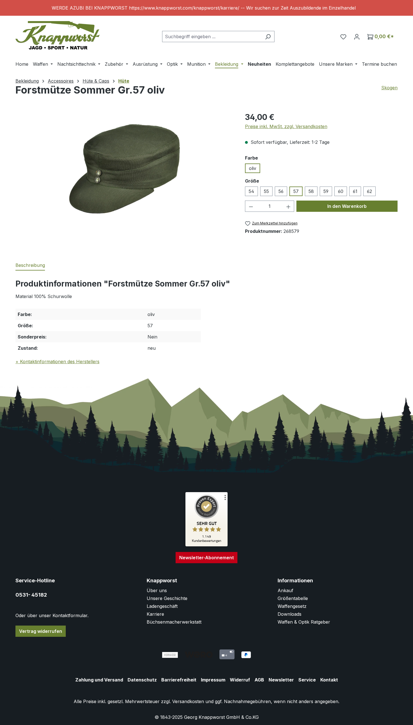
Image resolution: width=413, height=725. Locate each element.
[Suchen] (267, 36)
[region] (206, 8)
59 (325, 191)
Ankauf (285, 590)
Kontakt (329, 680)
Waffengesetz (292, 606)
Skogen (389, 87)
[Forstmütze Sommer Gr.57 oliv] (124, 171)
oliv (252, 168)
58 (311, 191)
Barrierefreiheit (178, 680)
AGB (259, 680)
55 (266, 191)
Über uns (157, 590)
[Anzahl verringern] (251, 206)
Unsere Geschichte (167, 598)
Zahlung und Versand (99, 680)
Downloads (289, 614)
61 (355, 191)
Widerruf (240, 680)
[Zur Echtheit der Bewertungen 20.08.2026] (206, 545)
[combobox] (212, 36)
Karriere (155, 614)
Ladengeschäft (162, 606)
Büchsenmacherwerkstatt (174, 622)
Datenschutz (142, 680)
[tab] (30, 265)
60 (340, 191)
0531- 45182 (31, 595)
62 (369, 191)
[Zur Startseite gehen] (57, 35)
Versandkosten (188, 701)
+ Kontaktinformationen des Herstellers (57, 361)
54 (251, 191)
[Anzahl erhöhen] (288, 206)
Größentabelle (293, 598)
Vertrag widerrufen (40, 631)
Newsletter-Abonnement (206, 557)
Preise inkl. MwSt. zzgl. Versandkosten (286, 126)
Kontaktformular (70, 615)
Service (307, 680)
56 (280, 191)
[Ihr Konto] (357, 36)
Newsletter (281, 680)
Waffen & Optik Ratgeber (304, 622)
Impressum (213, 680)
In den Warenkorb (347, 206)
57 (296, 191)
